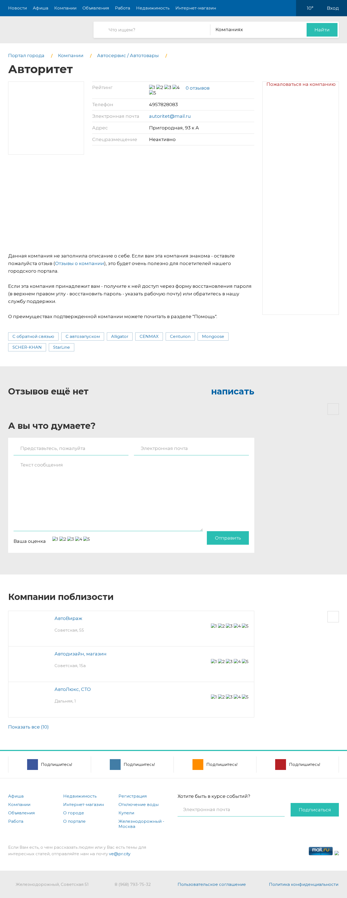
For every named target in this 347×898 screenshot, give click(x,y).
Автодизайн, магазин (80, 654)
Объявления (95, 8)
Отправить (228, 538)
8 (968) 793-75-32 (133, 884)
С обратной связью (33, 336)
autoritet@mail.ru (170, 116)
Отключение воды (138, 804)
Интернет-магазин (195, 8)
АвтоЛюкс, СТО (72, 689)
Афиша (40, 8)
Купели (126, 812)
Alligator (119, 336)
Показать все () (28, 727)
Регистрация (132, 796)
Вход (333, 8)
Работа (122, 8)
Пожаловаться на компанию (301, 84)
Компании (65, 8)
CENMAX (149, 336)
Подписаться (315, 809)
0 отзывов (198, 88)
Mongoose (213, 336)
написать (232, 391)
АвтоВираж (68, 618)
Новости (17, 8)
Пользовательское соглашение (212, 884)
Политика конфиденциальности (303, 884)
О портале (74, 821)
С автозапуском (83, 336)
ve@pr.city (119, 853)
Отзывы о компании (79, 263)
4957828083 (163, 104)
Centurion (180, 336)
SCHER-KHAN (27, 347)
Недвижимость (152, 8)
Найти (322, 29)
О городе (73, 812)
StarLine (61, 347)
